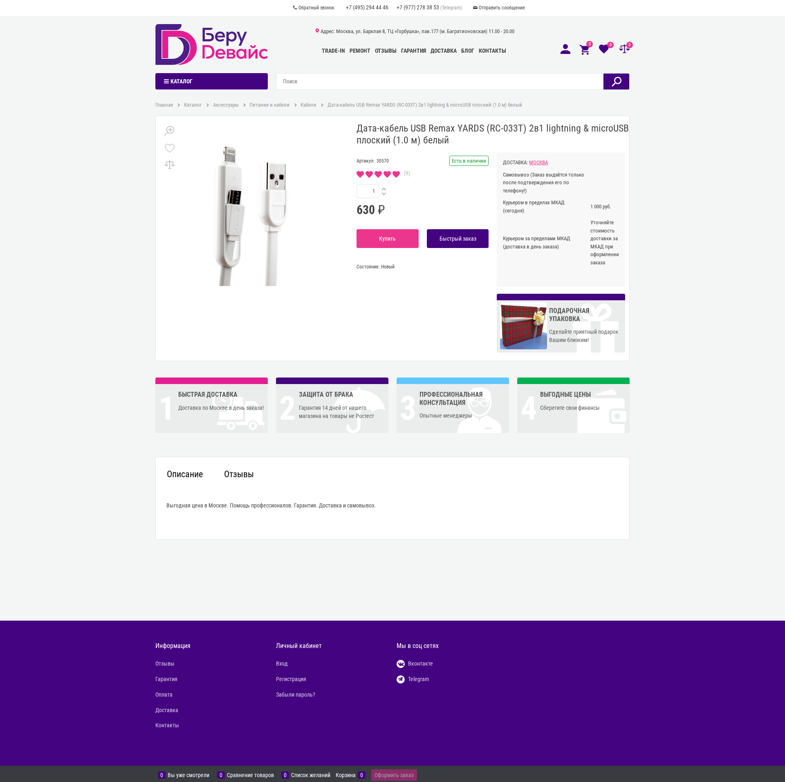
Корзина (346, 775)
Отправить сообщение (502, 8)
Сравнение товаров (250, 775)
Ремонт (360, 50)
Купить (387, 238)
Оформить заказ (394, 775)
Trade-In (333, 50)
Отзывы (386, 50)
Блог (467, 50)
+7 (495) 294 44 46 (367, 7)
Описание (185, 474)
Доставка (444, 50)
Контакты (492, 50)
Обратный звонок (316, 8)
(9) (407, 173)
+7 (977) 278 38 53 (418, 7)
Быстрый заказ (458, 238)
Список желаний (310, 775)
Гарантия (413, 50)
